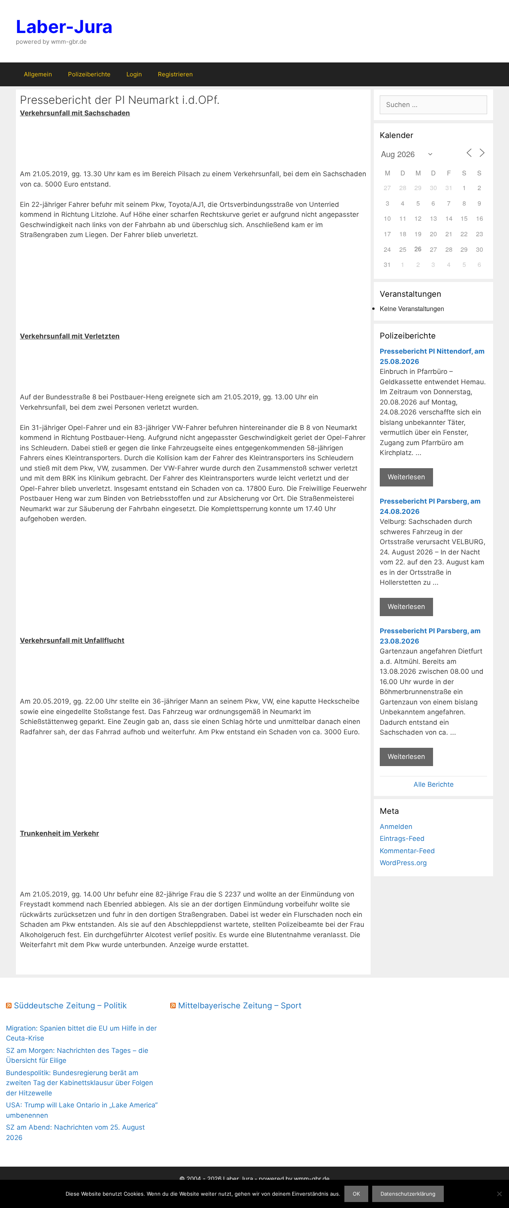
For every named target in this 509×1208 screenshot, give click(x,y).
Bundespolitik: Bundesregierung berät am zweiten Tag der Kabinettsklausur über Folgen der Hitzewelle (79, 1083)
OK (356, 1193)
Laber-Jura (64, 26)
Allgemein (38, 74)
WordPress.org (403, 863)
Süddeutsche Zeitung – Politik (70, 1005)
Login (134, 74)
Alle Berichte (434, 784)
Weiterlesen (406, 477)
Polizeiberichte (89, 74)
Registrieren (175, 74)
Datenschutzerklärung (408, 1193)
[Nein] (499, 1194)
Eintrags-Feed (402, 838)
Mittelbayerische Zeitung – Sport (239, 1005)
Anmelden (396, 827)
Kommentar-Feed (407, 851)
